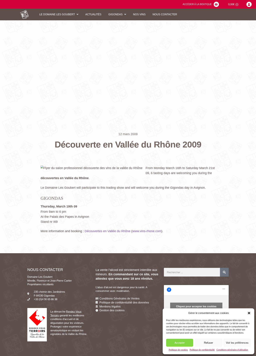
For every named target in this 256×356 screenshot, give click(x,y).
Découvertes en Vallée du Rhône (107, 231)
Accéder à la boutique (197, 4)
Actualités (93, 14)
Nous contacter (165, 14)
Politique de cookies (178, 350)
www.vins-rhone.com (146, 231)
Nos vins (139, 14)
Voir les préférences (237, 342)
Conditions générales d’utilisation (232, 350)
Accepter (179, 342)
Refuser (208, 342)
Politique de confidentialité (202, 350)
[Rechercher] (224, 272)
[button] (249, 313)
